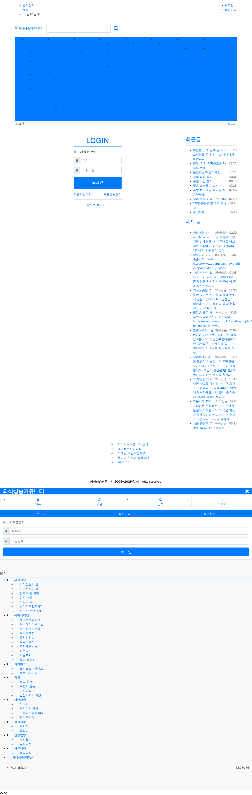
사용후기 (69, 110)
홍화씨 (171, 48)
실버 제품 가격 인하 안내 (209, 199)
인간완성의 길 (28, 588)
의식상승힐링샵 (22, 757)
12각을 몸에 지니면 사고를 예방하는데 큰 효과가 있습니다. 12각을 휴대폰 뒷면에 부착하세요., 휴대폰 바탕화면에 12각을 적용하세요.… (214, 388)
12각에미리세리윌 (31, 624)
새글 (26, 9)
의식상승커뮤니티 (23, 491)
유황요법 (198, 48)
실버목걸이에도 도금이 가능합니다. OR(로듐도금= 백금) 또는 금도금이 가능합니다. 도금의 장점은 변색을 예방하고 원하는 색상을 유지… (214, 365)
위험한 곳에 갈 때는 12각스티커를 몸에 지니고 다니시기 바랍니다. (213, 154)
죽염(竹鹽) (26, 682)
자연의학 (19, 699)
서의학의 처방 (28, 708)
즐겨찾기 (28, 5)
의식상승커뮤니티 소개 (133, 444)
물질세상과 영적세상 (206, 172)
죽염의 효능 (27, 686)
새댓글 (193, 222)
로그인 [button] (41, 514)
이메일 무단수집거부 (131, 453)
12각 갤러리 (27, 659)
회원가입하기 (82, 194)
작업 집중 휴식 (203, 176)
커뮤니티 (19, 748)
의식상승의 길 (28, 584)
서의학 (145, 44)
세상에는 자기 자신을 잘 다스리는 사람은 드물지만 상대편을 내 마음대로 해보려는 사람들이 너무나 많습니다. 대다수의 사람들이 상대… (214, 241)
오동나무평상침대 (31, 713)
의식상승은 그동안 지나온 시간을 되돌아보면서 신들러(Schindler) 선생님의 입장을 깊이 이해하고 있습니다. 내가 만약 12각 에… (214, 299)
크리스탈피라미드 (31, 668)
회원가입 (231, 9)
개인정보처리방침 (129, 449)
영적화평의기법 (29, 628)
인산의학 (120, 61)
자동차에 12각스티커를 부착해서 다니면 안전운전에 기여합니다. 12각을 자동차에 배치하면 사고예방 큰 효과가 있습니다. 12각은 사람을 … (214, 410)
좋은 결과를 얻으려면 (207, 185)
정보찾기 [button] (209, 514)
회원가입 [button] (124, 514)
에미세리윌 (21, 615)
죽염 (16, 677)
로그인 (229, 5)
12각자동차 (26, 642)
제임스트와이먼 (29, 619)
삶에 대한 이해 (29, 593)
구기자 (171, 44)
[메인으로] (16, 39)
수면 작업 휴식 (203, 181)
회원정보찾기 (113, 194)
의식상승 (19, 580)
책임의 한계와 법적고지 (133, 457)
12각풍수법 (26, 633)
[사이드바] (235, 39)
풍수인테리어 (28, 673)
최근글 (193, 139)
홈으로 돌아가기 (97, 205)
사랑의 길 (43, 75)
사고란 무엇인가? (31, 611)
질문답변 (69, 106)
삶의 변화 (43, 70)
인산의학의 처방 (30, 695)
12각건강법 (26, 637)
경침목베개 (26, 717)
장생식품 (19, 722)
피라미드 (19, 664)
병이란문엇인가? (30, 606)
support (123, 462)
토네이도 (199, 212)
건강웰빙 (198, 44)
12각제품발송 (28, 646)
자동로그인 (87, 152)
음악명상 (224, 44)
